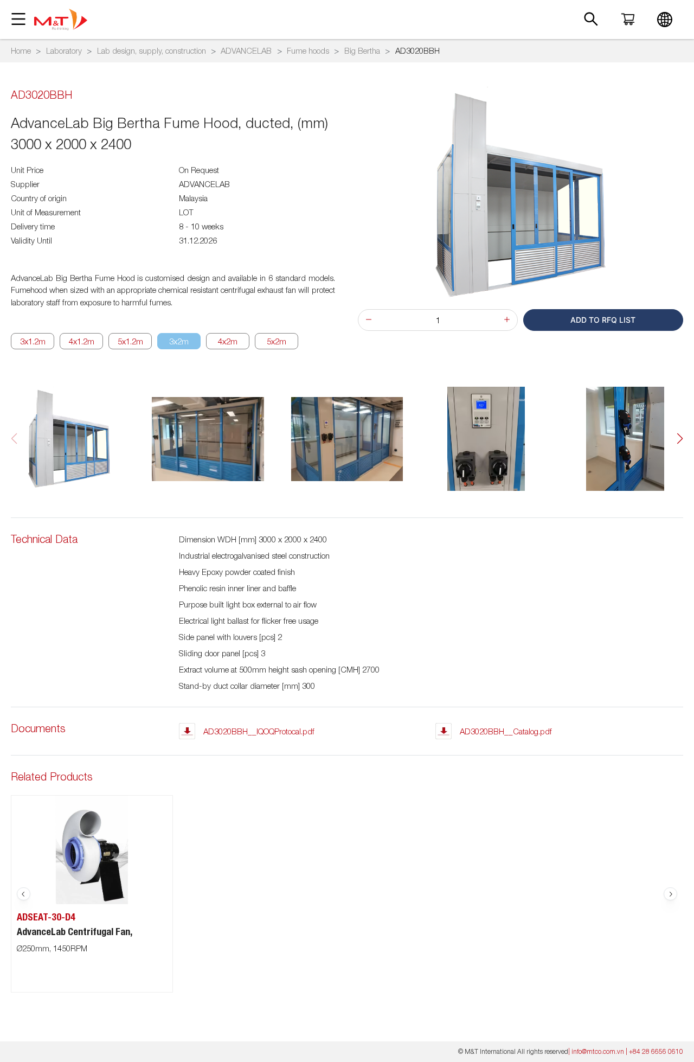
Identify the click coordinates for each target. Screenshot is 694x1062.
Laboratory (64, 50)
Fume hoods (308, 50)
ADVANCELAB (246, 50)
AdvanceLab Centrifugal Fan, (74, 931)
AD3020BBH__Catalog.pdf (506, 731)
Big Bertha (362, 50)
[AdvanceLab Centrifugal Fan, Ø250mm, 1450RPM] (91, 850)
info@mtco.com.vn (597, 1051)
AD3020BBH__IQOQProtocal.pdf (258, 731)
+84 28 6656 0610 (656, 1051)
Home (21, 50)
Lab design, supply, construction (151, 50)
